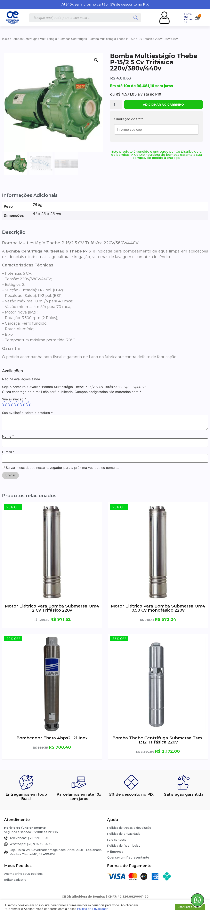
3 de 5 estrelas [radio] (16, 403)
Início (5, 38)
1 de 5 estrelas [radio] (4, 403)
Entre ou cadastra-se (190, 18)
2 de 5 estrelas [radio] (10, 403)
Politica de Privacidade (92, 909)
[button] (96, 60)
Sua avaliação (14, 399)
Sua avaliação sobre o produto (27, 412)
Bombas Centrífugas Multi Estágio (34, 38)
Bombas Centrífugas (73, 38)
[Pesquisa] (135, 17)
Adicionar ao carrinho (163, 104)
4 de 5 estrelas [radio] (22, 403)
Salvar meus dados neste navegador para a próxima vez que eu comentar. (63, 467)
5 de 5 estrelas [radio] (28, 403)
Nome (8, 436)
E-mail (8, 452)
